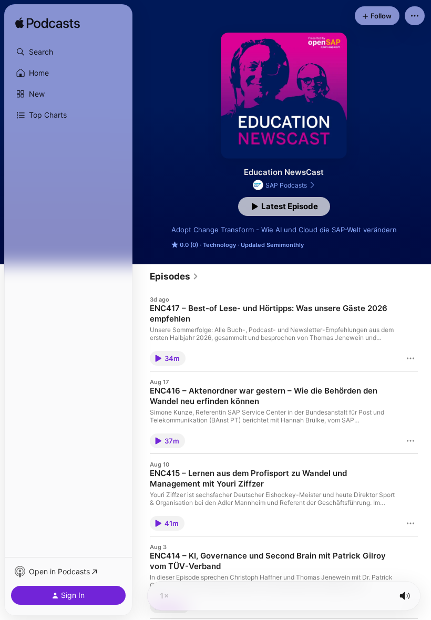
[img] (47, 23)
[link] (174, 276)
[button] (68, 52)
